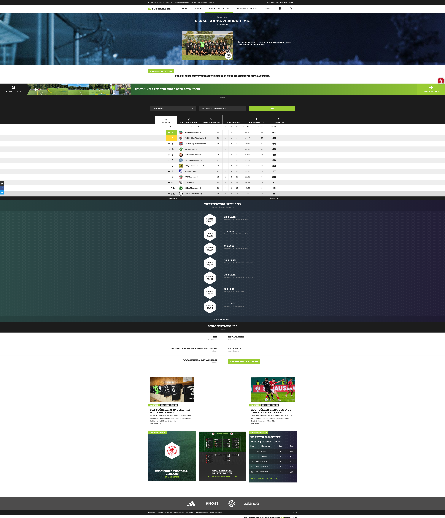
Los (272, 108)
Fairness (279, 123)
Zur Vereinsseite (222, 25)
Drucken (272, 198)
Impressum (151, 512)
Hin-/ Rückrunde (188, 123)
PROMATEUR (152, 2)
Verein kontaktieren (244, 361)
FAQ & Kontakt (202, 2)
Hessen (225, 17)
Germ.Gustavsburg (222, 326)
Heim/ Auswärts (211, 123)
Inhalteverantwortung (202, 512)
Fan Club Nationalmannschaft (182, 2)
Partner (194, 2)
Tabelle (166, 123)
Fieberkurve (233, 123)
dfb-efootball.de (168, 2)
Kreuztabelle (256, 123)
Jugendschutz (190, 512)
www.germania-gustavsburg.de (200, 360)
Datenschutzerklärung (163, 512)
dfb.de (160, 2)
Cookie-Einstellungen (216, 512)
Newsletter (212, 2)
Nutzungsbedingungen (177, 512)
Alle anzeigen (221, 319)
